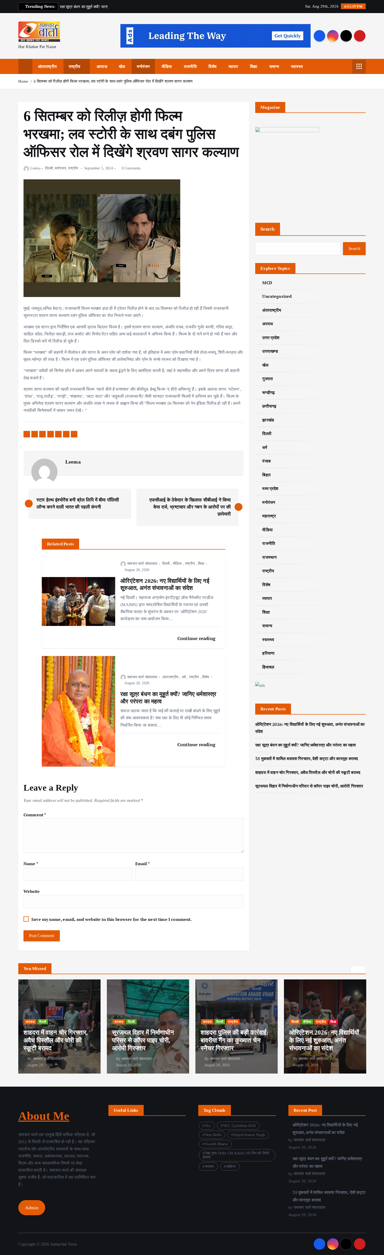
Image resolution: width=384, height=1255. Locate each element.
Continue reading (197, 638)
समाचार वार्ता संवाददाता (142, 564)
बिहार (266, 475)
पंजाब (266, 461)
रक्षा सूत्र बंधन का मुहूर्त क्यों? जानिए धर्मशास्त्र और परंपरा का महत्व (305, 745)
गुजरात (267, 378)
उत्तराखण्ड (270, 351)
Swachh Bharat (216, 1144)
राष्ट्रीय (74, 66)
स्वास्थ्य (297, 66)
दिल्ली (49, 168)
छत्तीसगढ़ (269, 406)
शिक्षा (253, 66)
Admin (31, 1207)
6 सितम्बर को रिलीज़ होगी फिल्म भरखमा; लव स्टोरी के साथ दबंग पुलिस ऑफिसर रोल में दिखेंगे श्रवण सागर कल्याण (114, 81)
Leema (35, 168)
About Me (43, 1115)
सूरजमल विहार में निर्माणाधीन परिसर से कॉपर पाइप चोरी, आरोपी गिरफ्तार (309, 786)
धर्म (184, 677)
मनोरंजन (143, 66)
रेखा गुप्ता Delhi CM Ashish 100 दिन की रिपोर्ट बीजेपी (236, 1155)
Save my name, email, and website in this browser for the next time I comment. (111, 919)
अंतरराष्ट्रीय (47, 66)
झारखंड (268, 420)
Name (31, 863)
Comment (35, 815)
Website (32, 891)
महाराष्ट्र (269, 516)
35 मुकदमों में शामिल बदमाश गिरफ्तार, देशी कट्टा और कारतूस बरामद (306, 758)
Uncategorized (277, 296)
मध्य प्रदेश (270, 488)
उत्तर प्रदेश (270, 337)
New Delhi (213, 1135)
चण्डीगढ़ (268, 392)
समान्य (274, 66)
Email (142, 863)
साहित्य (231, 1166)
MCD (267, 283)
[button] (354, 970)
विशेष (212, 66)
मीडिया (167, 66)
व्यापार (233, 66)
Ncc (208, 1126)
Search (267, 229)
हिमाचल (268, 667)
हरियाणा (268, 653)
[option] (59, 1026)
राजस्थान (269, 557)
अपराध (102, 66)
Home (23, 81)
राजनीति (190, 66)
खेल (122, 66)
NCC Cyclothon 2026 (239, 1126)
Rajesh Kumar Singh (249, 1135)
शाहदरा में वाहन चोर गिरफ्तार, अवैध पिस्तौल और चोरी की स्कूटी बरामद (307, 772)
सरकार (209, 1166)
